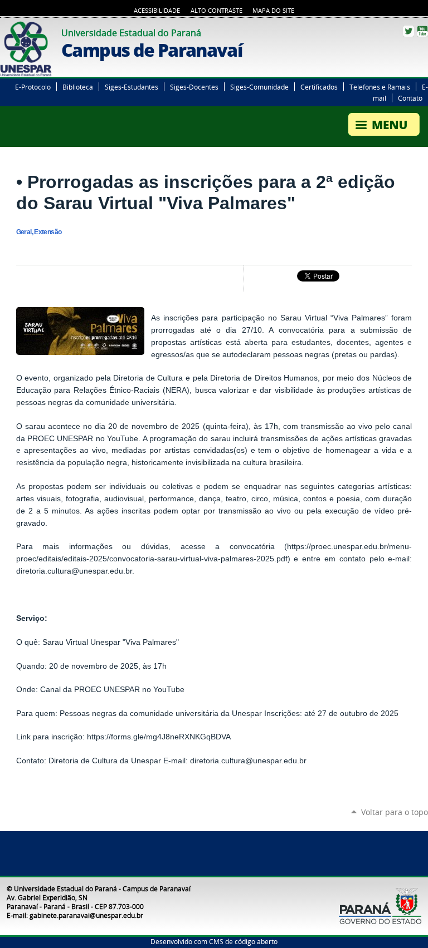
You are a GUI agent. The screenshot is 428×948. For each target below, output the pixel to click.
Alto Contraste (216, 10)
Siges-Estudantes (131, 86)
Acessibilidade (157, 10)
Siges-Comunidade (259, 86)
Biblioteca (77, 86)
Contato (410, 97)
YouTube (422, 31)
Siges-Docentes (194, 86)
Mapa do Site (273, 10)
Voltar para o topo (394, 812)
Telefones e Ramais (379, 86)
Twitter (408, 31)
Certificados (319, 86)
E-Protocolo (33, 86)
